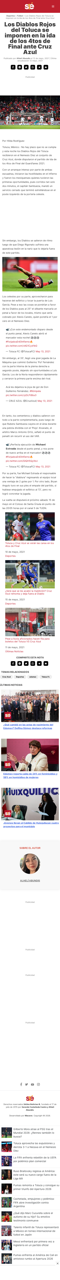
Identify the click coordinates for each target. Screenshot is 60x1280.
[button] (13, 67)
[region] (30, 87)
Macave (28, 1115)
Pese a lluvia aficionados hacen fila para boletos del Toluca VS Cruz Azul (27, 640)
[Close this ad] (57, 1263)
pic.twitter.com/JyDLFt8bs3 (21, 395)
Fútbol (20, 16)
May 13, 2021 (43, 351)
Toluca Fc (46, 677)
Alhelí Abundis (23, 58)
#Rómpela (35, 391)
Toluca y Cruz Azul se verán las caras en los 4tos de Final (29, 544)
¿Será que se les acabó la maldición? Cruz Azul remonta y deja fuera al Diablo (28, 592)
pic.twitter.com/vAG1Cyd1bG (21, 345)
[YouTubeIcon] (32, 1084)
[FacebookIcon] (21, 1085)
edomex (32, 677)
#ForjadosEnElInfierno (18, 341)
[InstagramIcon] (38, 1085)
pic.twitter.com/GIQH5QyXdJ (22, 460)
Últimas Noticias (14, 651)
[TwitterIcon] (26, 1084)
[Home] (27, 6)
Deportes (10, 16)
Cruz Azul (6, 677)
